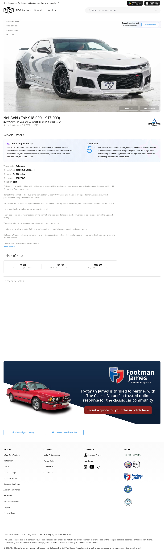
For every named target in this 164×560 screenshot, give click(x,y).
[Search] (89, 10)
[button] (39, 10)
